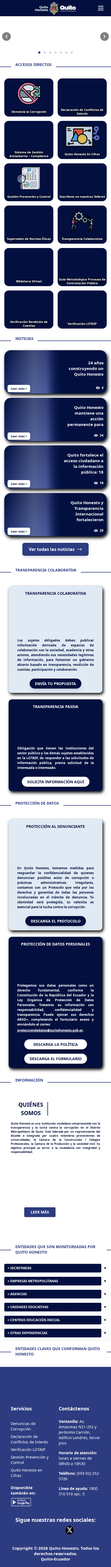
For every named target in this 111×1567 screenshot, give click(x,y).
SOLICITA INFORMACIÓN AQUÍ (55, 787)
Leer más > (19, 388)
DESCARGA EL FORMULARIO (56, 1073)
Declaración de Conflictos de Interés (29, 1453)
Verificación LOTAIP (28, 1463)
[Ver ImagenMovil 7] (55, 36)
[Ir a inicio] (55, 8)
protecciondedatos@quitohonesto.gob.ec (50, 1044)
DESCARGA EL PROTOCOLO (56, 929)
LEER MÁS (40, 1226)
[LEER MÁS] (55, 1195)
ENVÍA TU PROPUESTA (55, 683)
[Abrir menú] (101, 8)
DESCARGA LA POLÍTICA (55, 1058)
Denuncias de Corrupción (23, 1440)
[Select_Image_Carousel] (39, 52)
